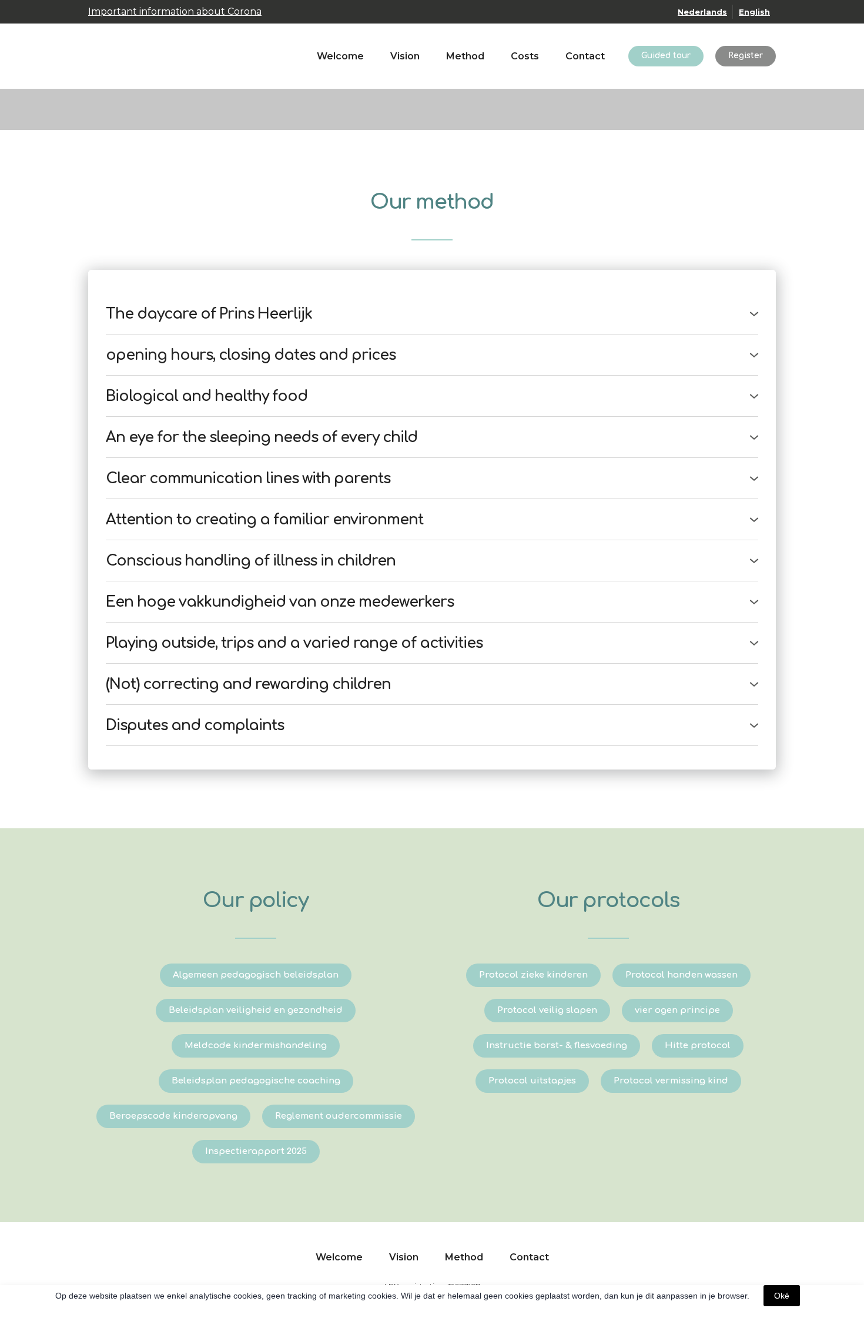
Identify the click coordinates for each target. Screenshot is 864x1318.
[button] (666, 56)
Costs (525, 56)
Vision (405, 56)
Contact (585, 56)
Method (465, 56)
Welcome (340, 56)
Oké (781, 1295)
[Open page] (123, 56)
